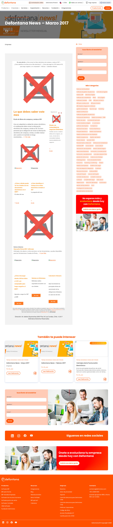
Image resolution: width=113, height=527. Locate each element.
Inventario (98, 168)
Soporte (62, 495)
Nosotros (62, 489)
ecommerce (102, 182)
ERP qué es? (34, 500)
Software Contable (82, 100)
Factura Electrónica (95, 128)
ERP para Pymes (6, 492)
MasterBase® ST (44, 312)
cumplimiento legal (89, 179)
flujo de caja (93, 109)
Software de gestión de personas (86, 114)
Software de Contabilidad (84, 97)
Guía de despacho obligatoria (85, 168)
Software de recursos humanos (11, 497)
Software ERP (5, 489)
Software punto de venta (9, 500)
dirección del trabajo (91, 182)
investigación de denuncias (84, 188)
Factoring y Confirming (90, 162)
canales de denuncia (82, 177)
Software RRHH (93, 171)
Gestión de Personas (82, 111)
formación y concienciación (98, 151)
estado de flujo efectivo (83, 185)
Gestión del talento (95, 137)
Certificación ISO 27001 (67, 516)
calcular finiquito (81, 174)
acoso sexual (99, 145)
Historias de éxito (36, 495)
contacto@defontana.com (97, 489)
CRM (90, 100)
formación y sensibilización (84, 154)
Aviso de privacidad (66, 492)
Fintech (101, 162)
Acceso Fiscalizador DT (67, 513)
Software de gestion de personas (86, 92)
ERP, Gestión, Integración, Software (86, 106)
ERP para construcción (83, 103)
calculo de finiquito (93, 174)
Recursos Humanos (82, 171)
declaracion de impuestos (84, 148)
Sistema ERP (80, 94)
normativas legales (102, 92)
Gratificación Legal (95, 165)
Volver (80, 44)
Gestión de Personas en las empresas (87, 134)
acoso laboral (89, 145)
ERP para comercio (98, 100)
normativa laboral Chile (100, 154)
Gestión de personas (82, 137)
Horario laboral (81, 140)
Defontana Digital (90, 94)
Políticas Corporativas (66, 507)
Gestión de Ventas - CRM (98, 117)
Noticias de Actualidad (83, 89)
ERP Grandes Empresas (8, 495)
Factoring (101, 109)
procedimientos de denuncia (85, 191)
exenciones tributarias (83, 151)
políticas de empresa (82, 126)
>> (17, 202)
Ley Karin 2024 (90, 140)
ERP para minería (95, 103)
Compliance (93, 126)
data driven (100, 179)
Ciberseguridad (81, 160)
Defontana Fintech (52, 3)
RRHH (94, 97)
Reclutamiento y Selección (84, 143)
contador (79, 179)
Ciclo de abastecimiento (94, 160)
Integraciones (35, 489)
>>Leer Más (42, 253)
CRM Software (5, 506)
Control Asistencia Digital (83, 123)
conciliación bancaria (93, 120)
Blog (32, 492)
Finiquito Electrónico (82, 131)
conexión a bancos (96, 177)
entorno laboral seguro (99, 148)
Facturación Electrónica (83, 117)
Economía (79, 162)
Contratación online (37, 3)
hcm (92, 185)
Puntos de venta (81, 120)
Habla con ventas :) (77, 3)
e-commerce (96, 123)
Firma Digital (101, 97)
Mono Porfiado (35, 497)
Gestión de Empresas (95, 131)
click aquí (51, 308)
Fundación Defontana (8, 509)
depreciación (80, 182)
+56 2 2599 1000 (94, 492)
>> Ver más (26, 137)
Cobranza (34, 503)
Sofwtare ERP (80, 145)
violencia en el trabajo (96, 157)
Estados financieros (82, 128)
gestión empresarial (82, 109)
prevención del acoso (82, 157)
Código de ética (65, 510)
